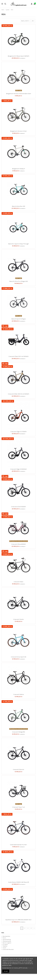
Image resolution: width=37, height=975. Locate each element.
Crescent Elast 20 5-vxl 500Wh (19, 356)
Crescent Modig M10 (18, 732)
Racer (4, 938)
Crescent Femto (18, 619)
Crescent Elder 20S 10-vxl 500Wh (18, 394)
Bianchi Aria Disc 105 (18, 206)
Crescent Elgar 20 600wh (18, 469)
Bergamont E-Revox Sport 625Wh (18, 56)
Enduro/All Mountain (8, 949)
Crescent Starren (18, 769)
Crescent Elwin (18, 582)
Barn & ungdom (7, 943)
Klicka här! (31, 968)
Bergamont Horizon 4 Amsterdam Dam (18, 93)
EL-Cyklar (5, 944)
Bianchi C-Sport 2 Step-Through (18, 244)
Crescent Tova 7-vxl (18, 807)
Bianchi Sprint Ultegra (18, 319)
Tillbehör (5, 946)
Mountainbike (6, 936)
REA (2, 933)
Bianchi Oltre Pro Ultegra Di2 (18, 281)
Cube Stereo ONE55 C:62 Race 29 (18, 882)
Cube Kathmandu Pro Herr (18, 844)
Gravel (4, 947)
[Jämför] (17, 54)
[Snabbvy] (20, 54)
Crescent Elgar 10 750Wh (18, 431)
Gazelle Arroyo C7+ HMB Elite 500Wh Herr (18, 920)
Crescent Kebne (18, 694)
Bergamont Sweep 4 (18, 168)
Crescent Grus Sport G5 (18, 657)
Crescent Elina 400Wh (18, 544)
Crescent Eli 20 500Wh (18, 506)
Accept (6, 971)
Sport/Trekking (7, 939)
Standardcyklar (7, 941)
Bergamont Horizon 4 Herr (18, 131)
